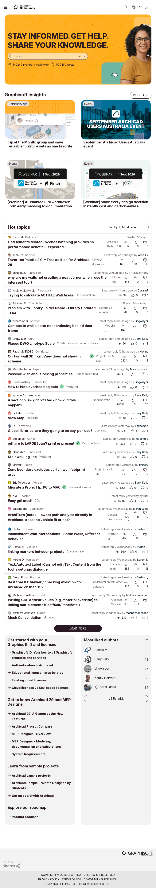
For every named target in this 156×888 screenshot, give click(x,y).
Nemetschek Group (97, 884)
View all (140, 95)
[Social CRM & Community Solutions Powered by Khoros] (11, 864)
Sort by (113, 227)
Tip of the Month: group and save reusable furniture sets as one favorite (40, 144)
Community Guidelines (100, 879)
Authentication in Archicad (32, 665)
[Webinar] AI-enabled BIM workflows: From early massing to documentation (40, 204)
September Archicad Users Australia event (114, 144)
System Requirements (28, 754)
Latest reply (110, 255)
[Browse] (7, 7)
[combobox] (48, 56)
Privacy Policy (48, 879)
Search (125, 7)
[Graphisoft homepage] (137, 854)
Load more (78, 628)
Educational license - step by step (37, 673)
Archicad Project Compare (32, 726)
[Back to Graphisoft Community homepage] (25, 7)
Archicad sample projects (31, 775)
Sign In (148, 7)
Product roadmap (25, 817)
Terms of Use (71, 879)
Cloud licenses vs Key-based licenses (40, 688)
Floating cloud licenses (29, 680)
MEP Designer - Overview (31, 734)
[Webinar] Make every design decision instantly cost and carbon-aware (115, 204)
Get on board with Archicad (33, 796)
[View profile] (9, 237)
